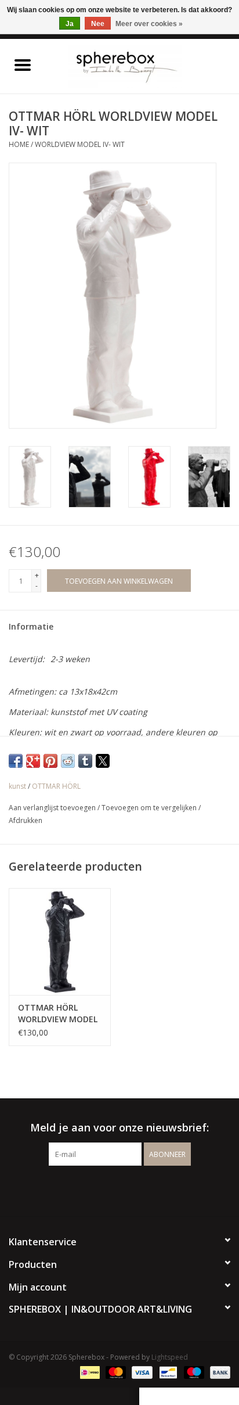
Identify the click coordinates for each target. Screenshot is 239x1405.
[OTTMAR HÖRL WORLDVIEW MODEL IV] (60, 941)
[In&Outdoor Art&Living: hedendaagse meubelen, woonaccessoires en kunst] (142, 65)
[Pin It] (50, 761)
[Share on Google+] (33, 761)
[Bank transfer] (218, 1372)
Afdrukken (25, 820)
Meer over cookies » (149, 24)
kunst (17, 786)
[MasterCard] (115, 1372)
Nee (97, 24)
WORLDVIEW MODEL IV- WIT (80, 144)
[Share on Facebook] (16, 761)
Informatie (31, 626)
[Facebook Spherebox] (109, 1189)
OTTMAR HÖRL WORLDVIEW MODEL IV (57, 1013)
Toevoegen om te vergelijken (150, 808)
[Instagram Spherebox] (130, 1189)
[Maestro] (193, 1372)
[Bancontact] (167, 1372)
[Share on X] (103, 761)
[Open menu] (22, 64)
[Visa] (141, 1372)
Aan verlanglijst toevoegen (53, 808)
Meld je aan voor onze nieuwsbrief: (119, 1128)
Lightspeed (169, 1357)
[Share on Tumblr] (85, 761)
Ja (70, 24)
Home (19, 144)
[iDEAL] (89, 1372)
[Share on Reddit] (68, 761)
